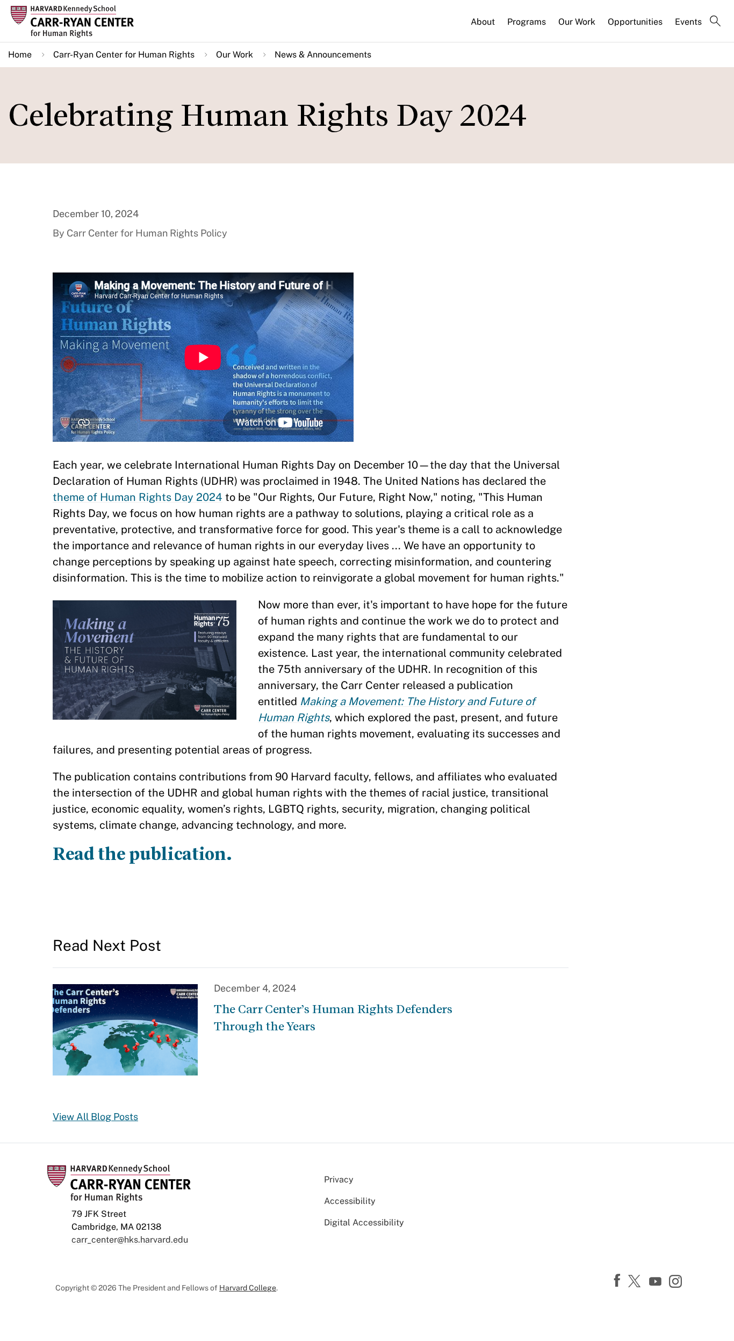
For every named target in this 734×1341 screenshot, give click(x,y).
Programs (526, 22)
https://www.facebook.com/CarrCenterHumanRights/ (618, 1281)
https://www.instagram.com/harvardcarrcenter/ (677, 1282)
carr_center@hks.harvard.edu (129, 1240)
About (483, 22)
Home (20, 54)
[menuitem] (483, 26)
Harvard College (247, 1287)
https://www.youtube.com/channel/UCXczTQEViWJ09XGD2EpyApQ (657, 1282)
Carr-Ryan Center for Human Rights (124, 54)
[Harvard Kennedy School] (94, 21)
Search (715, 22)
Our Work (576, 22)
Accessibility (350, 1201)
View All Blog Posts (95, 1116)
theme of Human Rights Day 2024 (137, 497)
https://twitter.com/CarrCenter (636, 1282)
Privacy (339, 1179)
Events (688, 22)
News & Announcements (323, 54)
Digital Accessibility (364, 1222)
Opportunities (635, 22)
